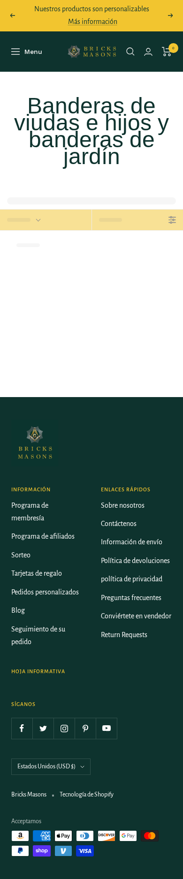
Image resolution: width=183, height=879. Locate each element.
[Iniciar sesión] (148, 52)
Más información (92, 21)
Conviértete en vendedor (136, 616)
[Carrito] (167, 51)
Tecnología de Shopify (87, 794)
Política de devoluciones (135, 560)
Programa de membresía (29, 512)
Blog (18, 610)
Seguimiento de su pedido (38, 635)
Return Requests (124, 635)
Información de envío (131, 542)
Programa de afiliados (43, 536)
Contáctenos (119, 523)
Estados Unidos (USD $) (46, 766)
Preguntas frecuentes (131, 597)
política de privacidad (131, 579)
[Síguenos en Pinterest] (85, 728)
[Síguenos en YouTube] (106, 728)
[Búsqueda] (130, 51)
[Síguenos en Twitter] (42, 728)
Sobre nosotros (123, 505)
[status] (46, 220)
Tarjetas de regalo (36, 573)
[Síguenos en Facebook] (21, 728)
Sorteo (20, 555)
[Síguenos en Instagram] (64, 728)
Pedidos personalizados (45, 592)
